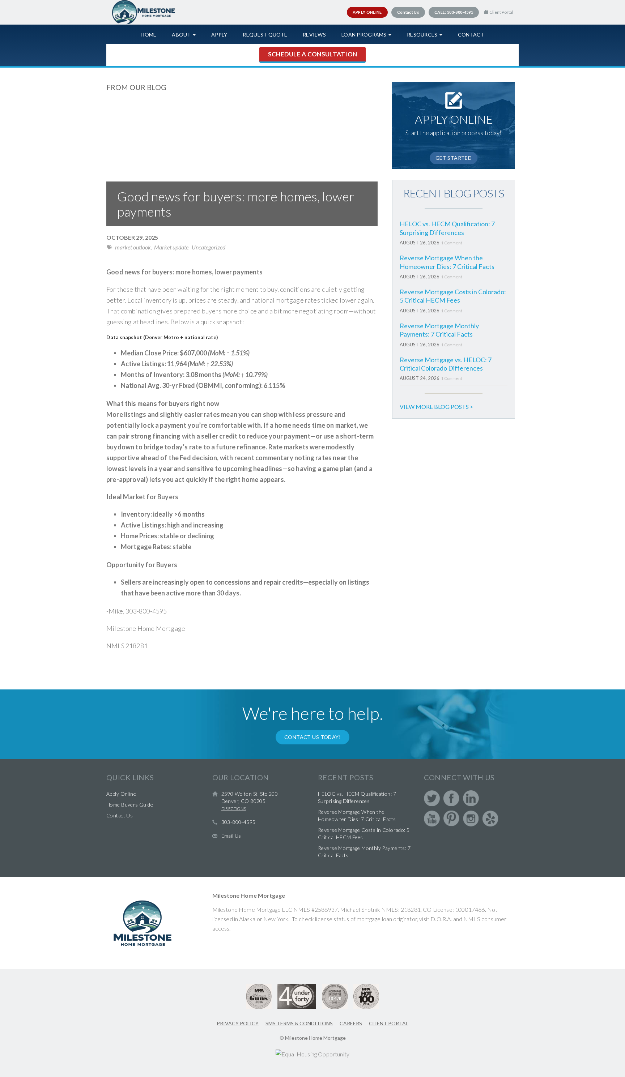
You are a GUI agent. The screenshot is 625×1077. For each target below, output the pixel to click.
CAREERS (351, 1023)
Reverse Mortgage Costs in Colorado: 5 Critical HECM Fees (453, 296)
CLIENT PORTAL (388, 1023)
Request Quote (265, 34)
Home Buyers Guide (129, 805)
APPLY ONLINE (367, 12)
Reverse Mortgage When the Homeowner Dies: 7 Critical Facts (447, 262)
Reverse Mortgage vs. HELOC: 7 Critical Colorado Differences (446, 364)
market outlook (133, 247)
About (182, 34)
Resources (423, 34)
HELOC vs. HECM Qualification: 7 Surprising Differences (447, 228)
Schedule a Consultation (312, 54)
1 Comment (451, 242)
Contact (471, 34)
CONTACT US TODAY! (312, 737)
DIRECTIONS (233, 808)
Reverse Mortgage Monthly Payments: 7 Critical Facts (439, 330)
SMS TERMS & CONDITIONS (299, 1023)
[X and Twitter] (432, 798)
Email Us (231, 836)
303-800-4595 (238, 822)
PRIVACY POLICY (238, 1023)
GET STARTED (453, 158)
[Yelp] (490, 818)
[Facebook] (451, 798)
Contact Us (119, 815)
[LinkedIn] (471, 798)
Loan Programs (364, 34)
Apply (219, 34)
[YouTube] (432, 818)
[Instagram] (471, 818)
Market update (171, 247)
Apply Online (121, 794)
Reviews (314, 34)
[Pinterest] (451, 818)
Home (148, 34)
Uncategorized (208, 247)
